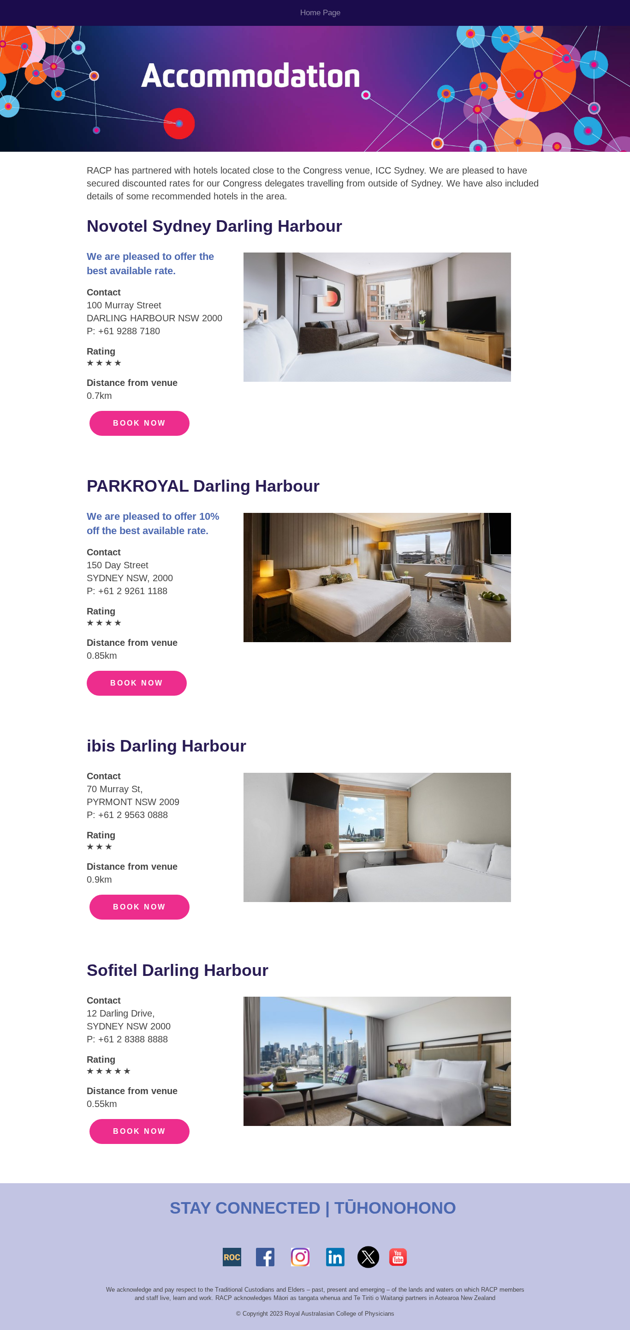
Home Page (320, 12)
